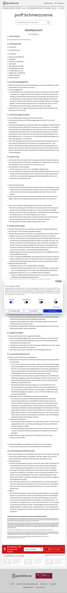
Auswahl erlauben (33, 310)
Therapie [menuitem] (18, 8)
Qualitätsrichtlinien (28, 587)
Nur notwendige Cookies (14, 310)
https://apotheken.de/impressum (16, 537)
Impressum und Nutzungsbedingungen (27, 584)
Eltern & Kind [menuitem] (40, 8)
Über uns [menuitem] (54, 8)
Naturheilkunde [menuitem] (32, 8)
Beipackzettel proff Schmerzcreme (19, 40)
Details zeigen (56, 307)
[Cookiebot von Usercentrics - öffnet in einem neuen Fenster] (56, 281)
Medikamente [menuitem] (24, 8)
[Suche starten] (48, 22)
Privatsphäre (53, 584)
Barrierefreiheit (40, 587)
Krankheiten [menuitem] (6, 8)
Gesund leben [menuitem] (47, 8)
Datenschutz (43, 584)
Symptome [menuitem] (12, 8)
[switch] (26, 302)
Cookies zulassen (53, 310)
